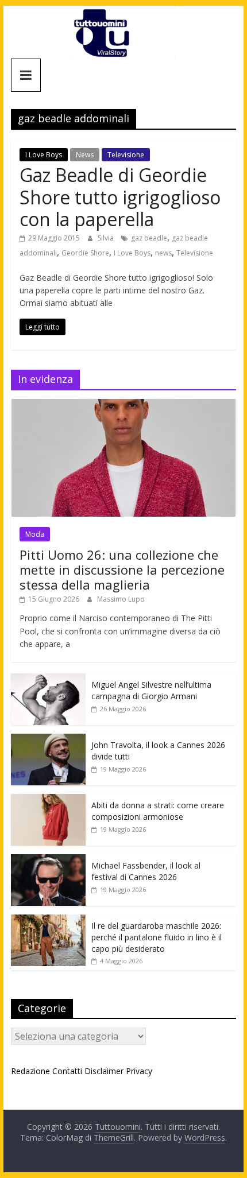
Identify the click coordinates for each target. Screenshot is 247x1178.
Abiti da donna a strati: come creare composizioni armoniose (157, 811)
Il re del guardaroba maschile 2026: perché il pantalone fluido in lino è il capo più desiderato (156, 937)
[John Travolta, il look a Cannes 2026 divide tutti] (48, 739)
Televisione (125, 155)
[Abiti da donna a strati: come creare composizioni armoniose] (48, 800)
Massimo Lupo (121, 599)
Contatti (67, 1070)
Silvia (106, 238)
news (163, 253)
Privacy (139, 1070)
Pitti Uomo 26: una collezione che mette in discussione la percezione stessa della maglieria (122, 570)
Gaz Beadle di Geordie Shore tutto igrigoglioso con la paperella (120, 196)
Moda (34, 534)
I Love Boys (43, 155)
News (85, 155)
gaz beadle (149, 238)
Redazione (30, 1070)
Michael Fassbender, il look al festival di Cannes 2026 (145, 871)
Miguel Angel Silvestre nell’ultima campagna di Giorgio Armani (151, 690)
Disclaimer (104, 1070)
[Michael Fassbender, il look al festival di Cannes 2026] (48, 860)
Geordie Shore (85, 253)
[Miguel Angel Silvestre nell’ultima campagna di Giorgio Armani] (48, 679)
